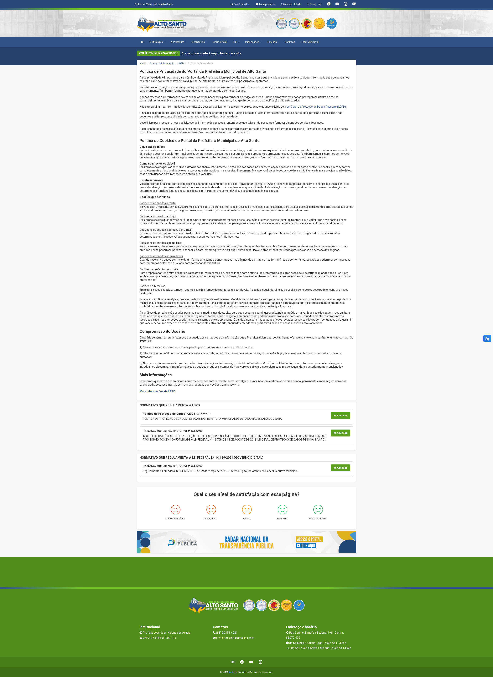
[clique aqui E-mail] (232, 662)
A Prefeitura (177, 42)
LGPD (181, 63)
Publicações (252, 42)
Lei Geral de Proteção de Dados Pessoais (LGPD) (316, 106)
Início (143, 63)
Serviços (272, 42)
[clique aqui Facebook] (242, 662)
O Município (156, 42)
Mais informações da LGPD (157, 391)
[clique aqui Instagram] (260, 662)
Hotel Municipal (310, 42)
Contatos (290, 42)
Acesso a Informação (162, 63)
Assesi (233, 672)
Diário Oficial (220, 42)
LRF (235, 42)
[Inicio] (142, 42)
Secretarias (198, 42)
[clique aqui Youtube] (251, 662)
